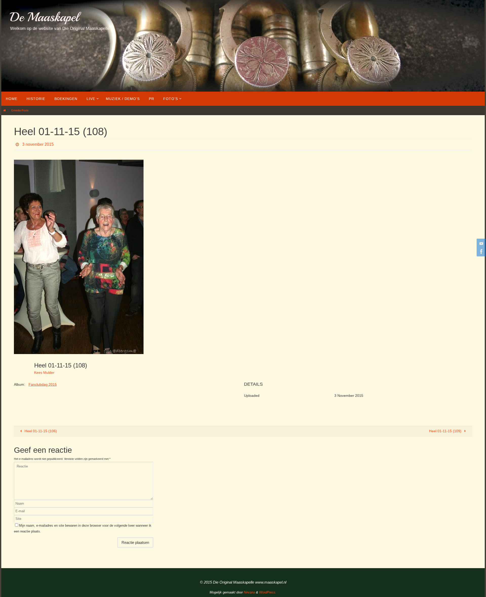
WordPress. (267, 592)
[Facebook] (481, 251)
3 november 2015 (38, 144)
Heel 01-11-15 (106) (40, 431)
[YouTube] (481, 243)
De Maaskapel (44, 17)
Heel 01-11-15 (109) (445, 431)
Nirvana (249, 592)
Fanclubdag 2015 (43, 384)
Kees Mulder (44, 372)
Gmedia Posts (20, 110)
